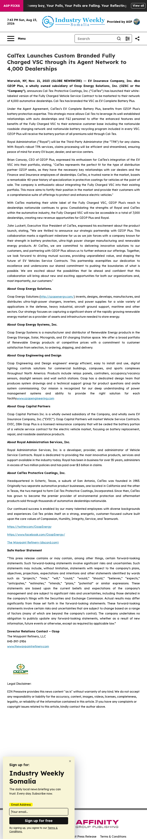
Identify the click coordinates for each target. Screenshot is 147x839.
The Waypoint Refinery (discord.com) (33, 542)
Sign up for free (39, 820)
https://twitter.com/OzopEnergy (29, 526)
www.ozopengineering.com (35, 398)
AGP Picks (12, 6)
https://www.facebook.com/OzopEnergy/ (36, 534)
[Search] (119, 38)
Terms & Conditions (113, 836)
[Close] (70, 761)
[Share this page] (137, 38)
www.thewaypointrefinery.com (28, 646)
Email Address (21, 804)
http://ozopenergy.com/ (57, 296)
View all (138, 5)
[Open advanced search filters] (127, 38)
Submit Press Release (81, 836)
